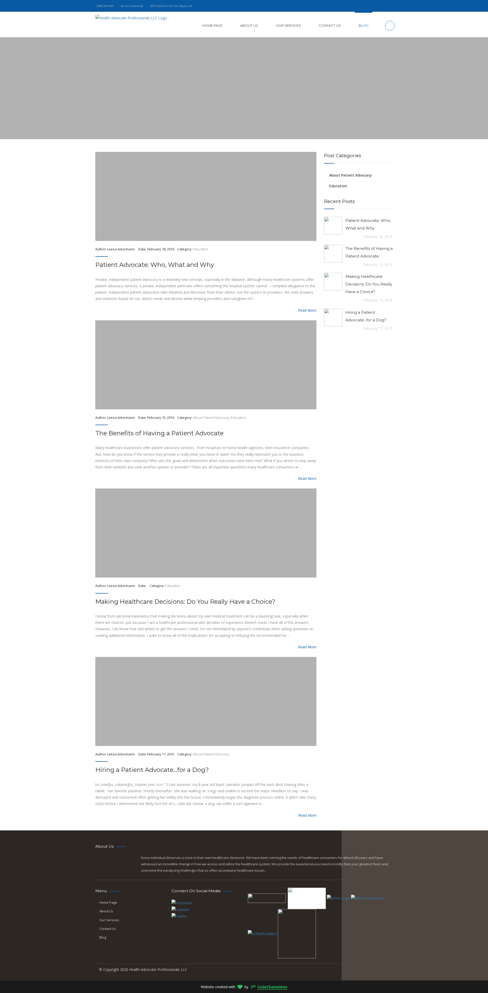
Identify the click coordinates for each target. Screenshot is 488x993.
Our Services (288, 25)
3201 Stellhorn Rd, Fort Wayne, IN (171, 6)
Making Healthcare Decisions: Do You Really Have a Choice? (185, 601)
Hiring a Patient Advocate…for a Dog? (152, 769)
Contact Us (330, 25)
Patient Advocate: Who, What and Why (154, 264)
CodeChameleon (272, 986)
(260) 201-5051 (105, 6)
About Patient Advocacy (211, 417)
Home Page (212, 25)
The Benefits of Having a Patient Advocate (159, 433)
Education (200, 249)
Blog (364, 25)
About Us (249, 25)
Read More (305, 310)
